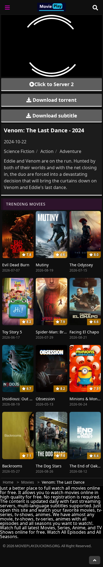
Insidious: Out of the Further (28, 398)
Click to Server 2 (54, 84)
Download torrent (54, 100)
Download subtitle (54, 115)
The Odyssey (81, 264)
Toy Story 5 (12, 332)
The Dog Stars (49, 466)
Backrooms (12, 466)
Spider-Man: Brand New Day (62, 332)
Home (8, 482)
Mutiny (42, 264)
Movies (27, 482)
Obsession (45, 398)
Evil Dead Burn (15, 264)
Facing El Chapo (84, 332)
